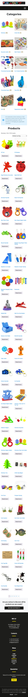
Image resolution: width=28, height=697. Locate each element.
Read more (5, 156)
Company (14, 655)
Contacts (14, 662)
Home (14, 654)
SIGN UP (14, 679)
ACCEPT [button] (15, 694)
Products (14, 658)
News (14, 657)
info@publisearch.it (14, 642)
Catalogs (14, 660)
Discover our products (14, 608)
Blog (14, 663)
